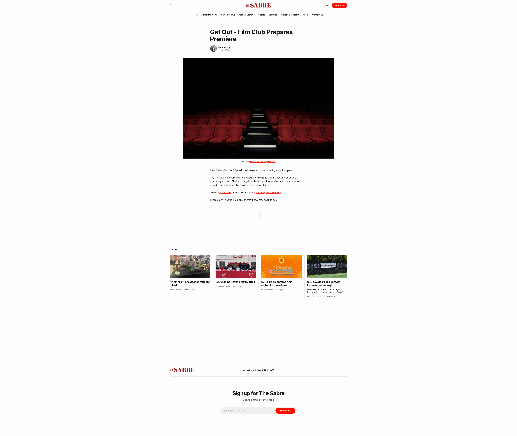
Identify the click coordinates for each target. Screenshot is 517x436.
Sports (261, 14)
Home (197, 14)
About (305, 14)
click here (225, 192)
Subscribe (339, 5)
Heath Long (224, 47)
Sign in (325, 5)
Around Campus (247, 14)
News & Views (228, 14)
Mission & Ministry (290, 14)
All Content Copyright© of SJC (258, 370)
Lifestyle (273, 14)
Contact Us (317, 14)
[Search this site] (170, 5)
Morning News (210, 14)
